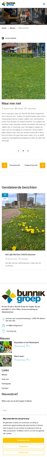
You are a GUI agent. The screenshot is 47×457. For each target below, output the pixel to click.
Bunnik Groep (9, 108)
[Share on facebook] (19, 151)
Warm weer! (19, 356)
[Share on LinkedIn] (28, 151)
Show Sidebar (10, 38)
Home (4, 28)
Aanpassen (23, 446)
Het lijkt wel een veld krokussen (20, 254)
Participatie (6, 384)
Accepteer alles (23, 440)
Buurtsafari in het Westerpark (26, 342)
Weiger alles (23, 452)
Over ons (5, 379)
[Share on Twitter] (23, 151)
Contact (5, 388)
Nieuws (12, 28)
